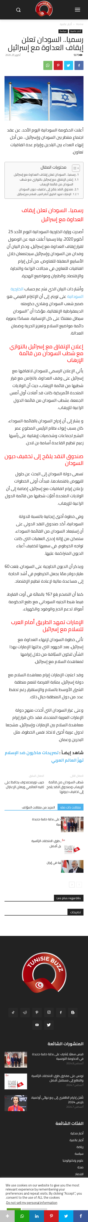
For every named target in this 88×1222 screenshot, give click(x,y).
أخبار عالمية (66, 24)
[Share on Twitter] (66, 1216)
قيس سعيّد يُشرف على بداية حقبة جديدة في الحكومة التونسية (57, 821)
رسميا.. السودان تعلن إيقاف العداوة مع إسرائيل (45, 174)
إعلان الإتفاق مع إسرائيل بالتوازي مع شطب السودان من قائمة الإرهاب (46, 182)
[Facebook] (78, 65)
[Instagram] (48, 1012)
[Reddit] (25, 1012)
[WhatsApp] (47, 65)
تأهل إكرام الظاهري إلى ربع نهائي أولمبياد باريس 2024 (57, 1100)
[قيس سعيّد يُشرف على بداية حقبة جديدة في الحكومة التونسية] (72, 824)
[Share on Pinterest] (51, 1216)
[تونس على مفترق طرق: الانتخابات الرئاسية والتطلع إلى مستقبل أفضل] (72, 846)
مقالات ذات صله (70, 807)
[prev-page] (79, 884)
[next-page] (72, 884)
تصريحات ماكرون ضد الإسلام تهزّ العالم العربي (44, 756)
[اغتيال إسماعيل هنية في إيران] (72, 866)
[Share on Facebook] (80, 1216)
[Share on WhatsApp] (22, 1216)
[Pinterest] (58, 65)
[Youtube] (37, 1025)
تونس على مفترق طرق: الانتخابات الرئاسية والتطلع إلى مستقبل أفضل (57, 843)
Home (79, 24)
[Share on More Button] (7, 1216)
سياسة (63, 31)
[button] (18, 10)
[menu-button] (77, 10)
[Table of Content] (76, 168)
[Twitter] (68, 65)
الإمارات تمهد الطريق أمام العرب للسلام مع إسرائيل (44, 194)
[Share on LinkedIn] (36, 1216)
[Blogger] (72, 1012)
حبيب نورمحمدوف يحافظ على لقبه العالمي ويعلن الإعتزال (24, 784)
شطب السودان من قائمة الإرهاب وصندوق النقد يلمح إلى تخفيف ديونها (64, 787)
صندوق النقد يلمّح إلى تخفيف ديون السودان (46, 189)
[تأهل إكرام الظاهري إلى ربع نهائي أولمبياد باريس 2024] (16, 1103)
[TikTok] (13, 1012)
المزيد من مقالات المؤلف (38, 807)
